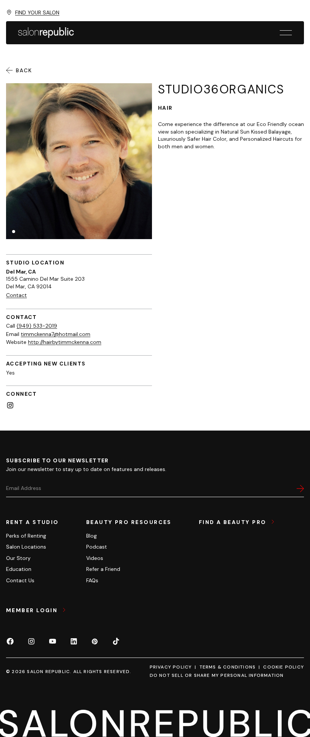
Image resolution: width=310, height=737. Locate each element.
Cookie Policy (283, 667)
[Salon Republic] (46, 32)
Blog (91, 535)
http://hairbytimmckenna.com (64, 342)
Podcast (96, 546)
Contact (16, 295)
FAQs (92, 580)
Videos (94, 558)
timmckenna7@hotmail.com (55, 334)
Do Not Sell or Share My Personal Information (217, 675)
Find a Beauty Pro (233, 522)
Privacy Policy (171, 667)
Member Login (33, 610)
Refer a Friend (103, 569)
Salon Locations (26, 546)
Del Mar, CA (21, 271)
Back (24, 70)
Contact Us (20, 580)
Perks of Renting (26, 535)
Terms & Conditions (228, 667)
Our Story (18, 558)
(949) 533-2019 (37, 325)
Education (18, 569)
